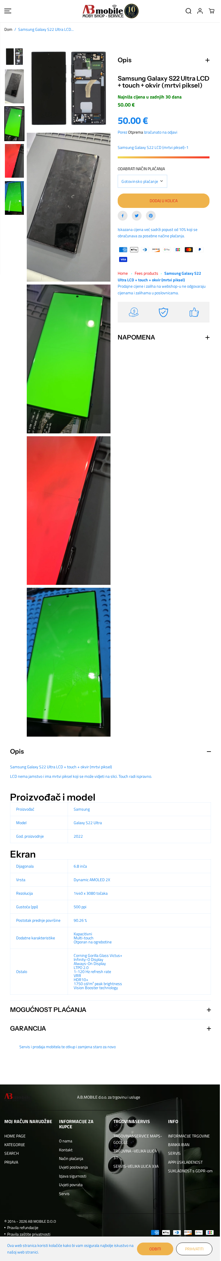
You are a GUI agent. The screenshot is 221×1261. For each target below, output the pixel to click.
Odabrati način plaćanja (139, 175)
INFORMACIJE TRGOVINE (186, 1136)
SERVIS (172, 1153)
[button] (7, 11)
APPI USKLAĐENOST (183, 1162)
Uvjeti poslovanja (72, 1167)
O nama (64, 1141)
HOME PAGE (15, 1136)
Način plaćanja (70, 1158)
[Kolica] (211, 11)
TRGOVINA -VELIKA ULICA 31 (133, 1154)
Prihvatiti (191, 1249)
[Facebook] (121, 222)
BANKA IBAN (176, 1144)
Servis (63, 1193)
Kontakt (65, 1149)
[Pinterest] (149, 222)
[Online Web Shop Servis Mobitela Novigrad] (110, 11)
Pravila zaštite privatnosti (28, 1234)
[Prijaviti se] (200, 11)
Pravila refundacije (22, 1227)
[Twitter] (135, 222)
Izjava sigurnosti (71, 1176)
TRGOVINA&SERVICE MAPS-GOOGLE (130, 1139)
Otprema (134, 139)
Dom (8, 29)
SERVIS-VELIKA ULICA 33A (134, 1166)
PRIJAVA (11, 1162)
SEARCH (11, 1153)
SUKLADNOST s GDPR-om (188, 1171)
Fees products (145, 280)
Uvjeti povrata (70, 1185)
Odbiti (152, 1249)
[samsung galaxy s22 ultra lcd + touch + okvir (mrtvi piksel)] (68, 88)
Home (121, 280)
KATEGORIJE (14, 1144)
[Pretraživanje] (188, 11)
